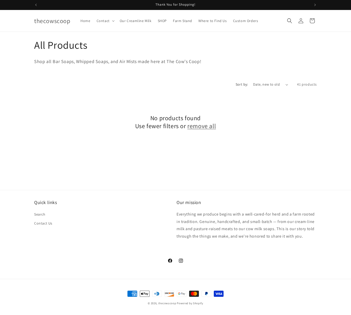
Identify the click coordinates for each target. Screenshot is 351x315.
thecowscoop (167, 303)
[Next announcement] (315, 5)
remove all (201, 126)
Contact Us (43, 223)
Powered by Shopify (190, 303)
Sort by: (242, 84)
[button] (105, 20)
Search (39, 214)
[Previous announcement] (36, 5)
